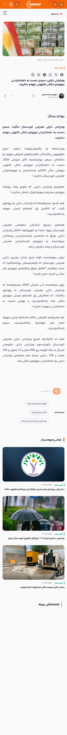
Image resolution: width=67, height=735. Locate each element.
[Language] (11, 4)
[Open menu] (5, 13)
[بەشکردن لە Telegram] (44, 74)
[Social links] (5, 4)
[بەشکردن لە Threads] (38, 74)
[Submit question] (56, 391)
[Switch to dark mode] (55, 4)
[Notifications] (61, 4)
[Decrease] (11, 95)
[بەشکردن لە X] (56, 74)
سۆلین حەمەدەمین (49, 94)
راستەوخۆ (55, 13)
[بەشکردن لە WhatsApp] (50, 74)
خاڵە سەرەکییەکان (39, 412)
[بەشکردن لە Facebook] (61, 74)
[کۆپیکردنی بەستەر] (32, 74)
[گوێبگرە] (33, 96)
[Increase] (5, 95)
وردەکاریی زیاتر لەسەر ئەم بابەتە (33, 421)
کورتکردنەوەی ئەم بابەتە (36, 403)
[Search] (17, 4)
